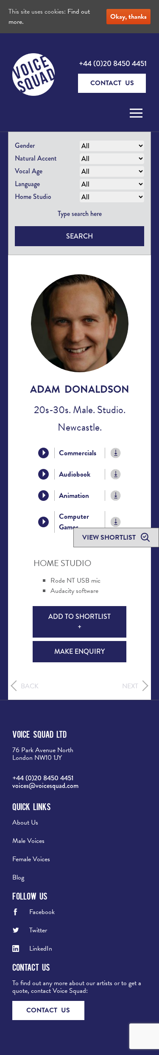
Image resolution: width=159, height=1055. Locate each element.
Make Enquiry (79, 651)
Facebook (42, 912)
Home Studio (33, 196)
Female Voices (31, 859)
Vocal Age (28, 171)
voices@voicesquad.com (45, 786)
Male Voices (28, 841)
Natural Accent (36, 158)
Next (130, 686)
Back (30, 686)
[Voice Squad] (33, 75)
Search (79, 236)
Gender (25, 145)
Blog (18, 877)
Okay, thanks (128, 16)
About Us (25, 822)
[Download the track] (116, 453)
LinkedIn (40, 948)
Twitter (38, 930)
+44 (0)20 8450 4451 (113, 63)
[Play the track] (43, 453)
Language (27, 184)
